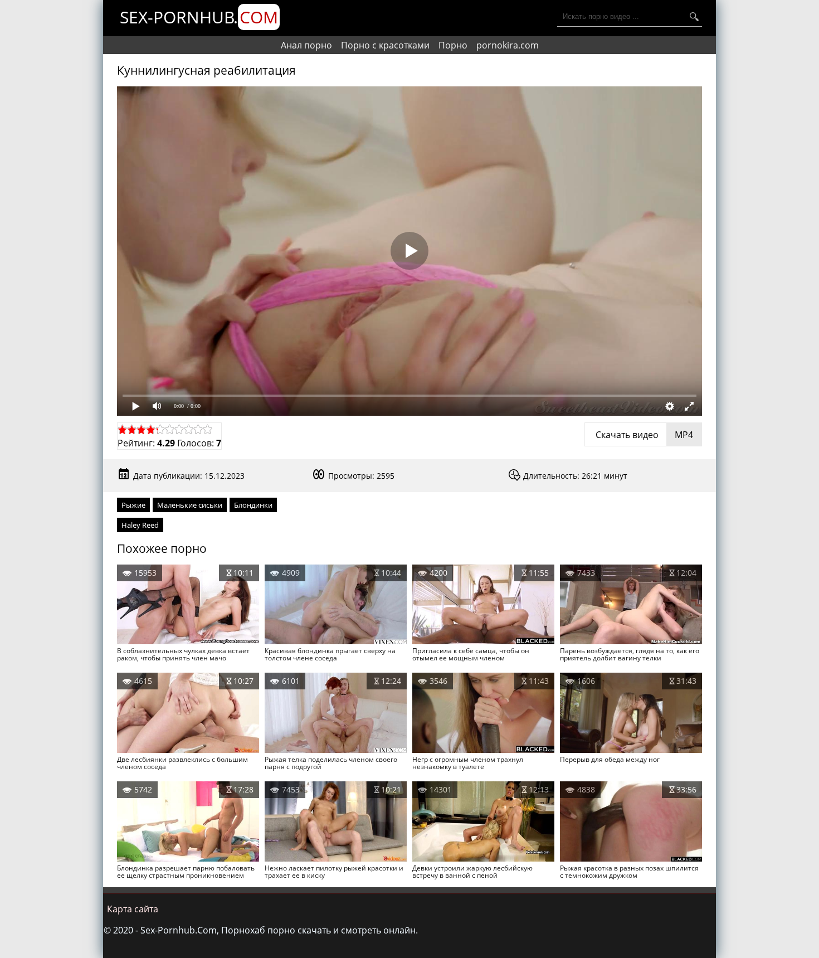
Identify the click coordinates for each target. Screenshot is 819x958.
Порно (452, 45)
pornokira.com (507, 45)
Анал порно (306, 45)
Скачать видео (643, 435)
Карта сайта (132, 909)
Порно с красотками (385, 45)
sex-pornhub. (199, 17)
